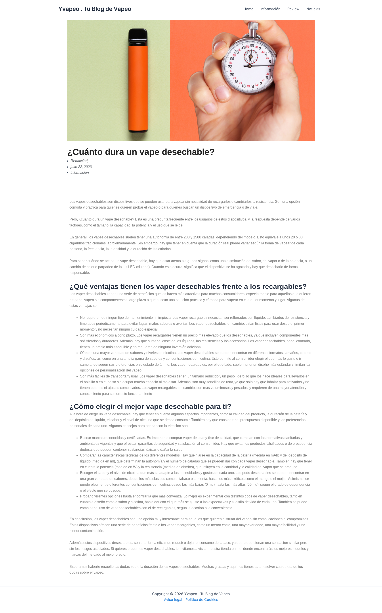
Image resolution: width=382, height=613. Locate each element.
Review (293, 9)
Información (270, 9)
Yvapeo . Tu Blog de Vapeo (94, 8)
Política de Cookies (201, 599)
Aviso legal (173, 599)
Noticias (313, 9)
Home (248, 9)
